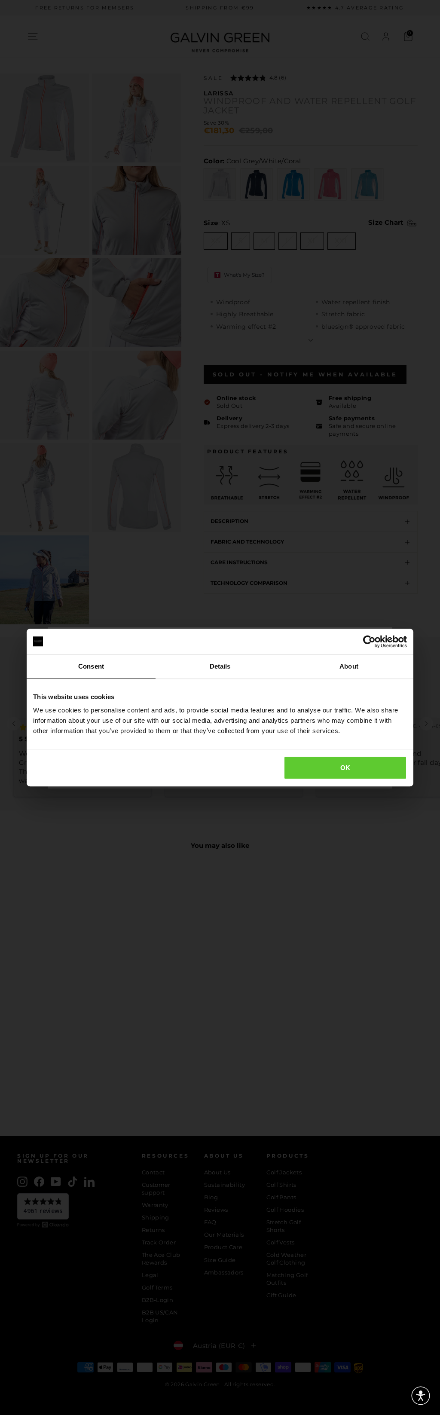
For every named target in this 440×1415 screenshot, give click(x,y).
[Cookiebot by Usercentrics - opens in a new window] (369, 641)
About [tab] (348, 666)
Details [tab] (220, 666)
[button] (420, 1395)
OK (345, 767)
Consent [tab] (91, 666)
